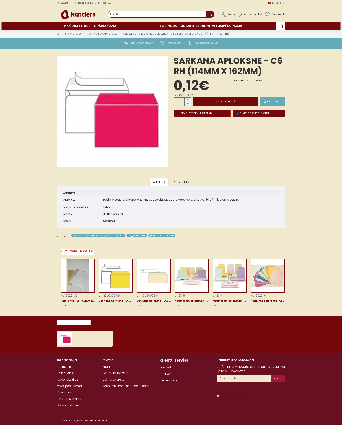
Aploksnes (129, 33)
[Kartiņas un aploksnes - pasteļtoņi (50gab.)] (229, 275)
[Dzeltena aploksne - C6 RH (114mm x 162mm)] (115, 275)
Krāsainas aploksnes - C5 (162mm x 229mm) (268, 300)
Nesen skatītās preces (73, 321)
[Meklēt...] (210, 14)
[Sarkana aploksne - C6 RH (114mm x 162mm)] (65, 338)
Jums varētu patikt (77, 251)
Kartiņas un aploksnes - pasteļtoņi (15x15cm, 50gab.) (192, 300)
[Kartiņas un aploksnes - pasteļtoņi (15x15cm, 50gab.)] (191, 275)
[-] (187, 104)
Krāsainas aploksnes (154, 33)
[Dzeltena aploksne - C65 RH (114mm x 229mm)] (153, 275)
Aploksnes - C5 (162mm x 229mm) (78, 300)
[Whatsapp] (110, 3)
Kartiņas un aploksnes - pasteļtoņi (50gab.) (230, 300)
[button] (225, 101)
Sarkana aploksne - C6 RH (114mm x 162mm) (201, 33)
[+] (187, 100)
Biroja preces (73, 33)
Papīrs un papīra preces (102, 33)
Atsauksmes (181, 182)
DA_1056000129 (137, 235)
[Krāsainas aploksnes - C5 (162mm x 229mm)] (267, 275)
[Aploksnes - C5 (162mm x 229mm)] (77, 275)
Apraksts (159, 182)
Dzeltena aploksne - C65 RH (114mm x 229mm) (154, 300)
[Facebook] (99, 3)
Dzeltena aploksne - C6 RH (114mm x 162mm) (116, 300)
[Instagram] (104, 3)
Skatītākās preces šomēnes (114, 321)
